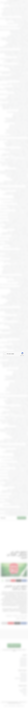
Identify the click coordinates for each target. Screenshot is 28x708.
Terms (23, 355)
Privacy (21, 355)
